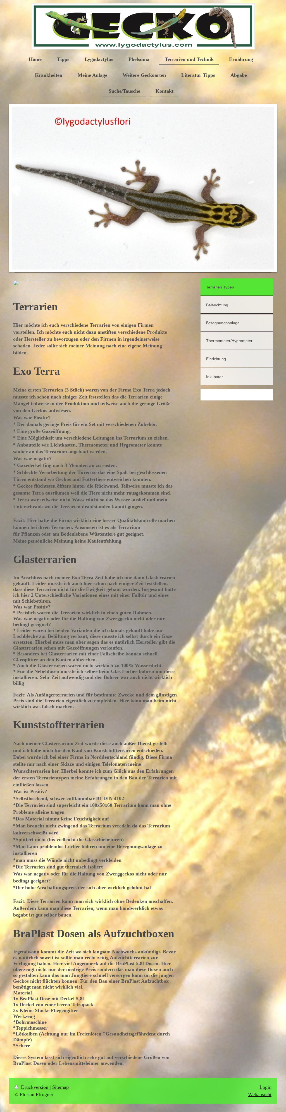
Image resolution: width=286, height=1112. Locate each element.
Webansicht (259, 1094)
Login (265, 1087)
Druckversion (35, 1087)
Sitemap (60, 1087)
